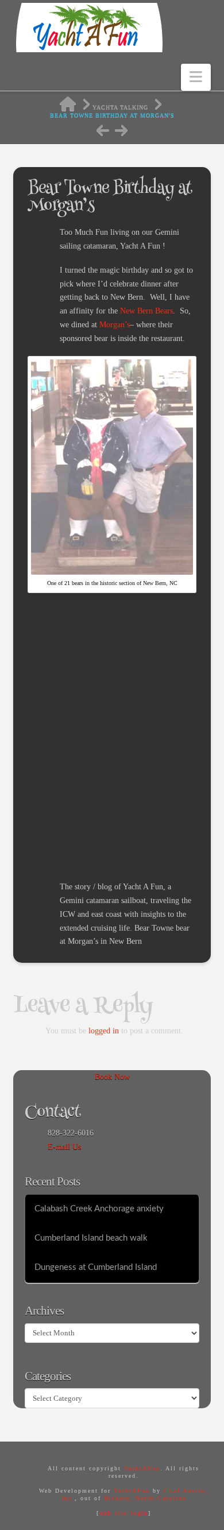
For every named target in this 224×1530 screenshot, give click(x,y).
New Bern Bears (146, 311)
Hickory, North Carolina (145, 1498)
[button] (196, 77)
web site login (123, 1513)
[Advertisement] (112, 753)
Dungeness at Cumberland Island (95, 1267)
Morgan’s (113, 324)
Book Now (112, 1076)
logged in (103, 1031)
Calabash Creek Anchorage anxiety (99, 1208)
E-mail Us (64, 1146)
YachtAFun (142, 1468)
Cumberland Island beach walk (91, 1238)
